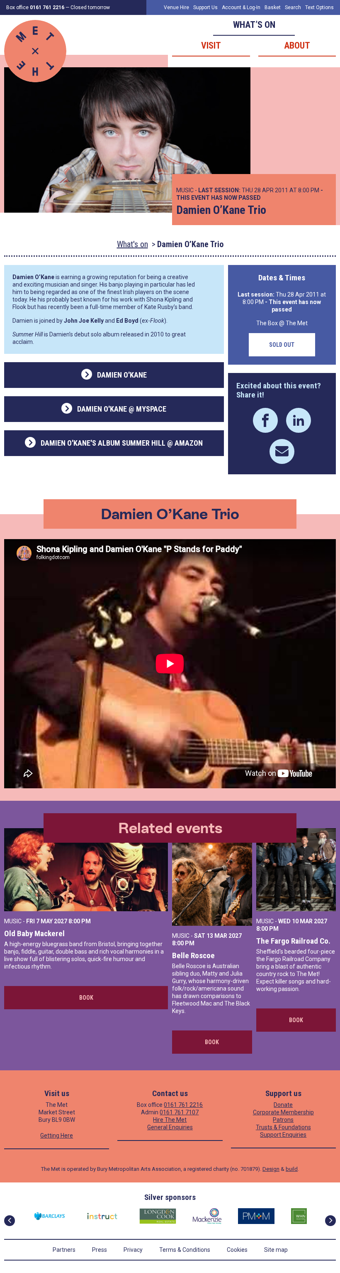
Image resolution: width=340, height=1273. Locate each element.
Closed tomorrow (90, 7)
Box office (35, 7)
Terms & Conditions (184, 1249)
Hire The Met (170, 1119)
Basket (273, 7)
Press (99, 1249)
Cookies (237, 1249)
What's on (132, 244)
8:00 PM (79, 921)
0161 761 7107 (179, 1112)
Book (86, 997)
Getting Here (56, 1135)
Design (270, 1169)
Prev (9, 1220)
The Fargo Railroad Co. (293, 941)
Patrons (283, 1119)
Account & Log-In (241, 7)
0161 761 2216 (183, 1104)
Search (293, 7)
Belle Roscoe (193, 955)
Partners (64, 1249)
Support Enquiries (283, 1134)
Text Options (319, 7)
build (292, 1169)
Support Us (205, 7)
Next (330, 1220)
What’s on (254, 25)
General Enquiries (170, 1127)
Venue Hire (176, 7)
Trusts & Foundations (283, 1127)
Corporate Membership (283, 1112)
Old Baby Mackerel (34, 933)
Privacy (133, 1249)
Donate (283, 1104)
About (297, 45)
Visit (211, 45)
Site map (276, 1249)
